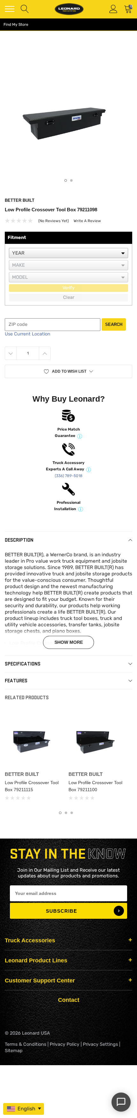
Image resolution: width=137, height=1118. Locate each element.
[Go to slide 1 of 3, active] (60, 813)
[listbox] (68, 253)
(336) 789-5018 (69, 476)
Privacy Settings (100, 1044)
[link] (34, 739)
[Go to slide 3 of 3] (71, 813)
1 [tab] (65, 180)
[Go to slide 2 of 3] (66, 813)
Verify (68, 288)
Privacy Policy (64, 1044)
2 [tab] (71, 180)
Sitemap (14, 1050)
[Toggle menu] (9, 9)
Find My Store (16, 24)
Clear (68, 297)
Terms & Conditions (25, 1044)
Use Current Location (27, 334)
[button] (68, 371)
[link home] (69, 9)
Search (113, 324)
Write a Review (87, 221)
